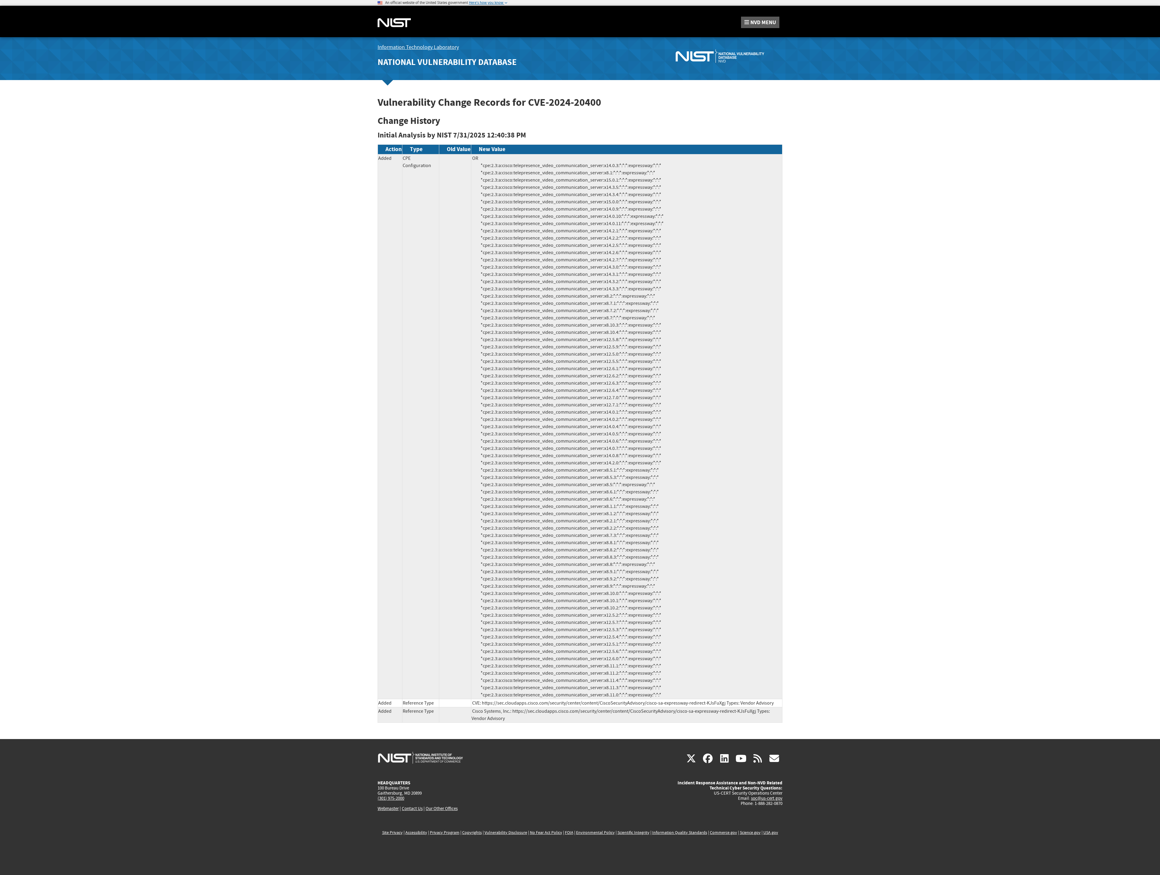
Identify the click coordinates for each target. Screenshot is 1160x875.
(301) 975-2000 (391, 798)
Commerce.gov (723, 832)
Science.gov (750, 832)
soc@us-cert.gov (766, 798)
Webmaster (388, 809)
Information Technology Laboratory (418, 47)
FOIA (569, 832)
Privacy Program (444, 832)
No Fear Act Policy (546, 832)
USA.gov (770, 832)
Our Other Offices (442, 808)
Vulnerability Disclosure (506, 832)
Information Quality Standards (679, 832)
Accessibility (416, 832)
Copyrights (472, 832)
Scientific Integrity (633, 832)
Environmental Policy (595, 832)
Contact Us (412, 809)
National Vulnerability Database (447, 62)
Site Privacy (392, 832)
